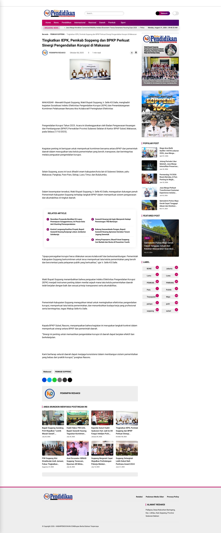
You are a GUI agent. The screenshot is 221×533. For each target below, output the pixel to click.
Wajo (147, 238)
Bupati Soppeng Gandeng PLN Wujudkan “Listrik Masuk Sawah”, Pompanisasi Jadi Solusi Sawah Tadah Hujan (53, 431)
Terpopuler (152, 296)
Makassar (47, 372)
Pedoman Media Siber (155, 497)
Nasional (92, 22)
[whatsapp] (54, 380)
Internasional (79, 22)
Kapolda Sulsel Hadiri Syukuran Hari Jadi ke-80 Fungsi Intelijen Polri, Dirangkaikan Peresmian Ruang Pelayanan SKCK (102, 431)
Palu (152, 289)
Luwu (171, 275)
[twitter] (166, 3)
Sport (123, 22)
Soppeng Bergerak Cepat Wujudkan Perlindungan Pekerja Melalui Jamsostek (102, 461)
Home (48, 22)
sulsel (171, 310)
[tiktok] (177, 3)
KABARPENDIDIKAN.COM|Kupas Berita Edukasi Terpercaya (77, 526)
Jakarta (171, 268)
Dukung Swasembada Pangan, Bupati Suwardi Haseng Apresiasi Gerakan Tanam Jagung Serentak (112, 231)
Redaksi (139, 497)
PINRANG (171, 282)
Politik (171, 289)
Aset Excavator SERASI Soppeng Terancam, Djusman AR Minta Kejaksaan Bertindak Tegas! (76, 461)
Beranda (45, 34)
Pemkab (111, 22)
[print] (59, 380)
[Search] (121, 13)
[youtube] (173, 3)
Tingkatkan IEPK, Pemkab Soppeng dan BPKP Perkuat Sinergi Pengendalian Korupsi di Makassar (127, 431)
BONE (152, 268)
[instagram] (170, 3)
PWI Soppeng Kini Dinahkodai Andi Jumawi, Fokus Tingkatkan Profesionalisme (53, 461)
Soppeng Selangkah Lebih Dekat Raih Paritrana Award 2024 (125, 461)
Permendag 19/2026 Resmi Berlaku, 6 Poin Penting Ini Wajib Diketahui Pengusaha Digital (168, 177)
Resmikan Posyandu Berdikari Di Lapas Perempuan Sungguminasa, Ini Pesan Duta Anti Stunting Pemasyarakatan (67, 221)
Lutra (152, 275)
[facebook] (162, 3)
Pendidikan (66, 22)
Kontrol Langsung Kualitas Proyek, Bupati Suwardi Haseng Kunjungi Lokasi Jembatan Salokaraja (68, 231)
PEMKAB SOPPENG (57, 34)
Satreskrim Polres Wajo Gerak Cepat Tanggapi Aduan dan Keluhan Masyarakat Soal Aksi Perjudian (169, 203)
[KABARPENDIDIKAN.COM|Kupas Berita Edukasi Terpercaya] (60, 16)
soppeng (152, 310)
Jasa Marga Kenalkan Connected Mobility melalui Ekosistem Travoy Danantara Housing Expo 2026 (89, 28)
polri (172, 303)
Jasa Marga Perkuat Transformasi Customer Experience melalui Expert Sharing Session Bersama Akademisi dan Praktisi (169, 190)
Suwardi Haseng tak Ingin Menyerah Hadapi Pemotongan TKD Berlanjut (113, 220)
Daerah (102, 22)
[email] (65, 380)
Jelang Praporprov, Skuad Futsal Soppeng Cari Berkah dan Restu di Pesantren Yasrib (112, 240)
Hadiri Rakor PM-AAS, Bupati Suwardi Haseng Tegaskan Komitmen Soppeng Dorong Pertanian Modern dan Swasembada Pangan (76, 431)
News (56, 22)
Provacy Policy (173, 497)
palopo (152, 303)
